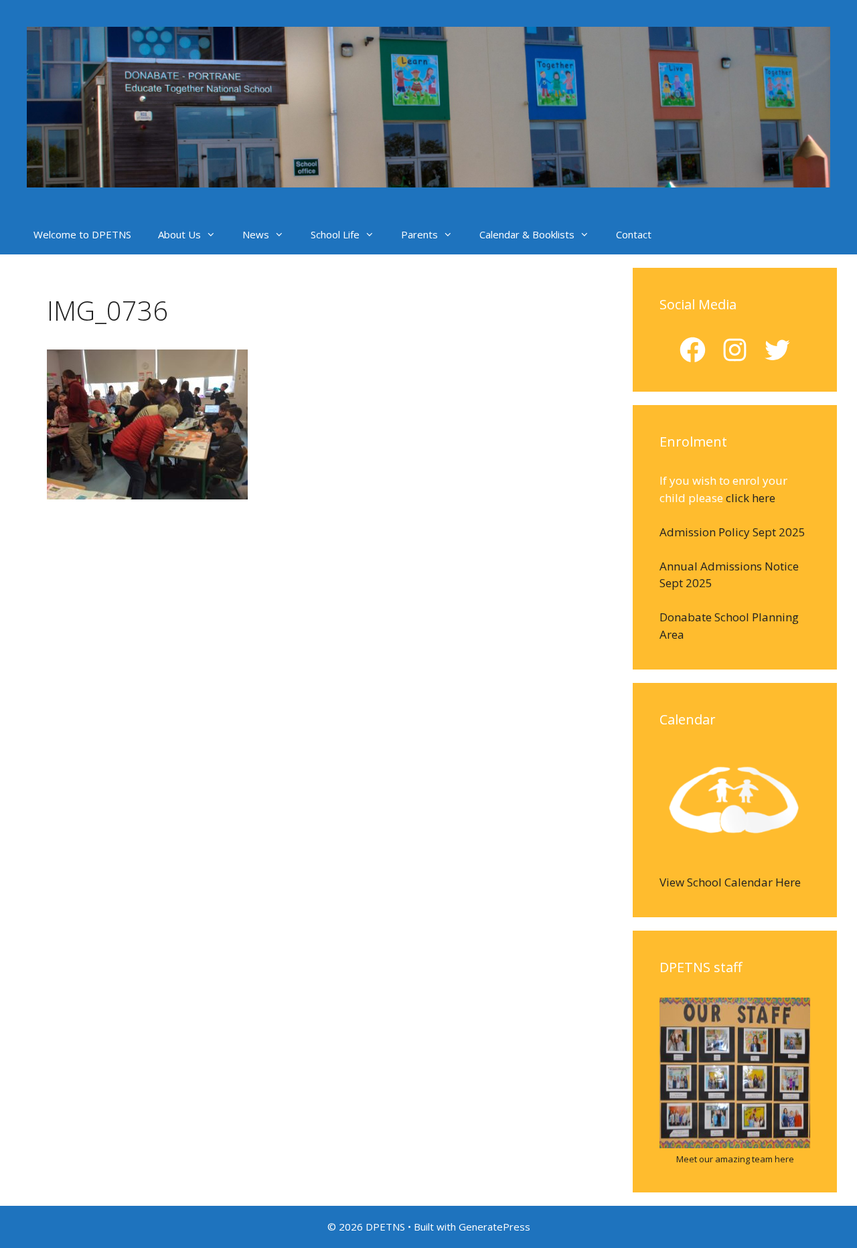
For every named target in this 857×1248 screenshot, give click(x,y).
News (255, 234)
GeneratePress (494, 1226)
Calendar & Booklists (526, 234)
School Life (335, 234)
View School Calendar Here (730, 882)
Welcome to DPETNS (82, 234)
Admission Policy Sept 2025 (732, 532)
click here (750, 497)
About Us (179, 234)
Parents (419, 234)
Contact (633, 234)
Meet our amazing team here (735, 1159)
